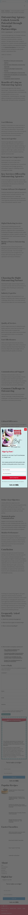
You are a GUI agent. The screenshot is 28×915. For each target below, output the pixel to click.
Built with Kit (14, 485)
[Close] (25, 429)
